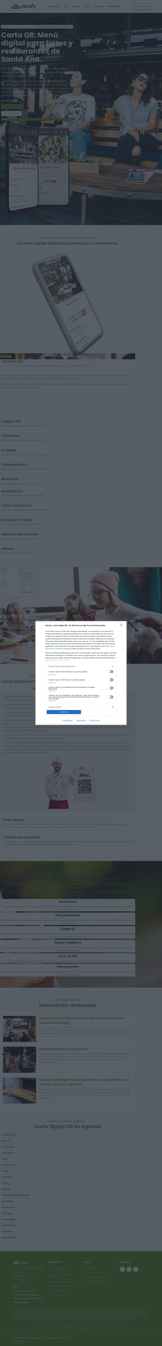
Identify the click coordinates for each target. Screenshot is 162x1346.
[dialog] (81, 673)
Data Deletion (67, 720)
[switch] (110, 671)
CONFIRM (64, 712)
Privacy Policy (94, 720)
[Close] (122, 625)
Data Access (81, 720)
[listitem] (81, 666)
